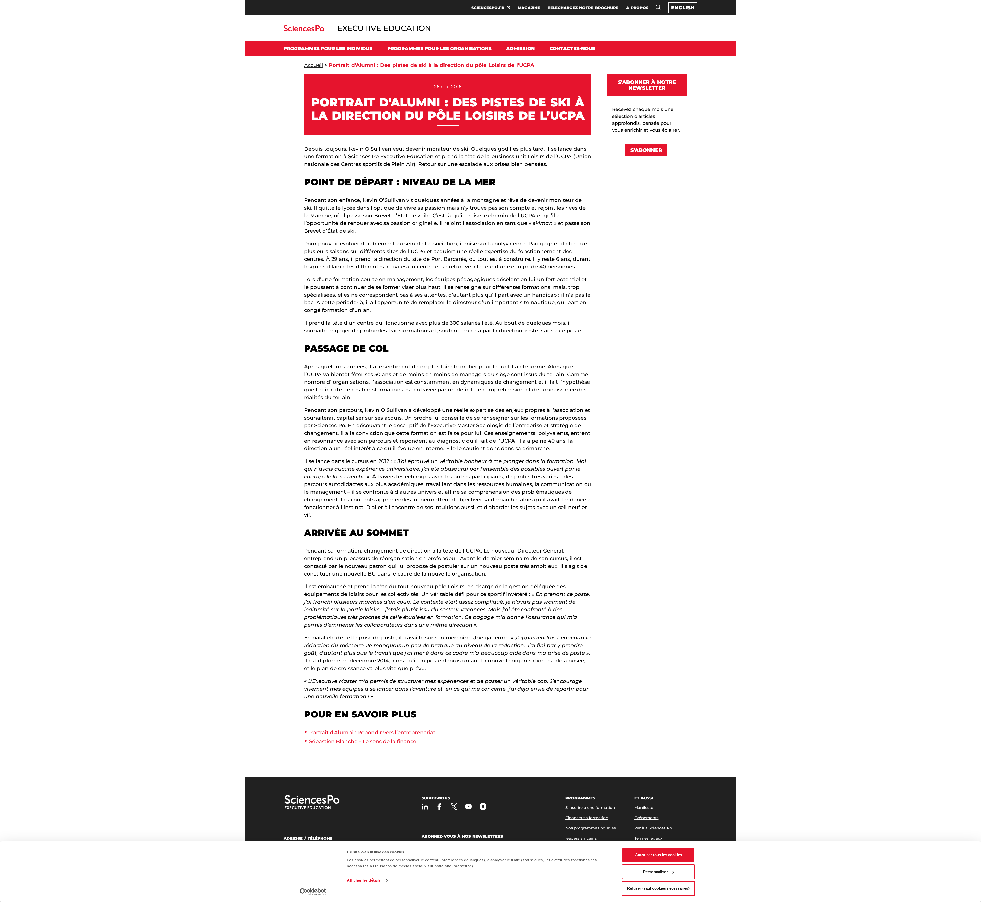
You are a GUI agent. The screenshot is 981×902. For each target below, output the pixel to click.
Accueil (313, 65)
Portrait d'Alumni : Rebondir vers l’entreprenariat (372, 732)
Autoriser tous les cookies (658, 855)
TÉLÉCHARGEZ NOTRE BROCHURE (583, 7)
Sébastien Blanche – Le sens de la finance (362, 741)
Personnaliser (655, 872)
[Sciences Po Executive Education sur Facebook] (439, 806)
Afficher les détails (364, 880)
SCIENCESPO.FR (487, 7)
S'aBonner (646, 150)
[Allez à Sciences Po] (328, 802)
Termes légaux (648, 838)
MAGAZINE (529, 7)
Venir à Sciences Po (653, 828)
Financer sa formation (586, 817)
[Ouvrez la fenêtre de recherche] (658, 7)
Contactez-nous (572, 48)
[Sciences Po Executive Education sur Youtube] (468, 806)
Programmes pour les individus (328, 48)
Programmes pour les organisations (439, 48)
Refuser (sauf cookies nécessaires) (658, 888)
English (683, 8)
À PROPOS (637, 7)
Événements (646, 817)
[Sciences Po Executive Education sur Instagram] (483, 806)
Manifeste (643, 807)
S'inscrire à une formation (590, 807)
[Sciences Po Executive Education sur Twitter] (454, 806)
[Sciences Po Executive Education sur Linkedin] (425, 806)
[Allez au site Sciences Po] (304, 30)
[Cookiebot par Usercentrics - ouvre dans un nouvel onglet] (313, 892)
